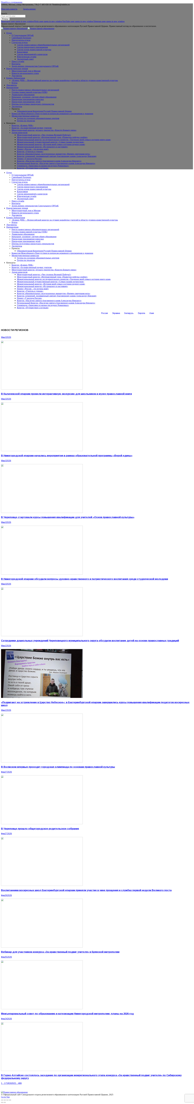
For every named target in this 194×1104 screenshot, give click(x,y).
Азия (151, 313)
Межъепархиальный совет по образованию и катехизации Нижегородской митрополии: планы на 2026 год (67, 1013)
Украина (116, 313)
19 (10, 1083)
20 (12, 1083)
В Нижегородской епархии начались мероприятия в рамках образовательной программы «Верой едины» (66, 455)
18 (8, 1083)
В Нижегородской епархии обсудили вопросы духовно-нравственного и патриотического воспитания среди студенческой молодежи (84, 579)
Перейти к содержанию (11, 2)
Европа (141, 313)
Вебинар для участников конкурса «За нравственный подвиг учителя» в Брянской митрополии (60, 951)
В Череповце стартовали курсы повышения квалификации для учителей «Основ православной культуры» (67, 517)
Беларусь (129, 313)
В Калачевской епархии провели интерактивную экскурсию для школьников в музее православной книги (66, 393)
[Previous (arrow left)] (2, 1102)
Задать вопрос (29, 9)
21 (15, 1083)
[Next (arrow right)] (5, 1102)
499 (20, 1083)
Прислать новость (9, 9)
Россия (104, 313)
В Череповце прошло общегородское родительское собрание (40, 828)
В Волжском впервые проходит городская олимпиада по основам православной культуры (58, 766)
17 (5, 1083)
